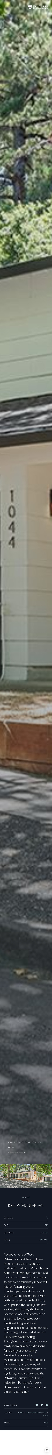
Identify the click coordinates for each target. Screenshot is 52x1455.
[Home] (38, 7)
